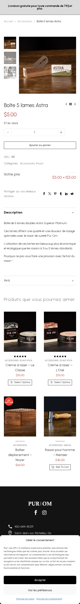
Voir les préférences (40, 590)
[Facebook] (44, 193)
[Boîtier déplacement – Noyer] (20, 416)
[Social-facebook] (35, 512)
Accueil (8, 21)
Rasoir (40, 163)
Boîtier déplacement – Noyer (20, 455)
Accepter (40, 580)
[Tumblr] (61, 193)
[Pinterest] (55, 193)
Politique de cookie (25, 599)
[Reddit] (72, 193)
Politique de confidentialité (49, 599)
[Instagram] (44, 512)
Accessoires (24, 21)
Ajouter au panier (40, 145)
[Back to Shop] (70, 104)
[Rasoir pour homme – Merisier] (60, 416)
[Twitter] (49, 193)
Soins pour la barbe (31, 360)
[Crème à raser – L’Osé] (60, 332)
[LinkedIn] (66, 193)
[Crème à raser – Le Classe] (20, 332)
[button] (60, 467)
